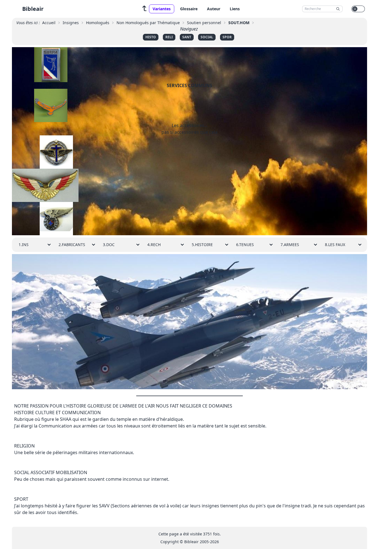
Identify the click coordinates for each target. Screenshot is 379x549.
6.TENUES (245, 244)
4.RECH (154, 244)
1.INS (24, 244)
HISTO (150, 37)
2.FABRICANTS (72, 244)
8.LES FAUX (335, 244)
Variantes (162, 8)
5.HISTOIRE (202, 244)
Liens (235, 8)
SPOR (227, 37)
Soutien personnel (204, 22)
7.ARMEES (290, 244)
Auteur (213, 8)
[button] (144, 8)
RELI (169, 37)
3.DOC (109, 244)
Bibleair (33, 8)
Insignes (71, 22)
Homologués (97, 22)
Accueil (48, 22)
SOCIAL (207, 37)
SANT (186, 37)
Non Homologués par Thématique (148, 22)
